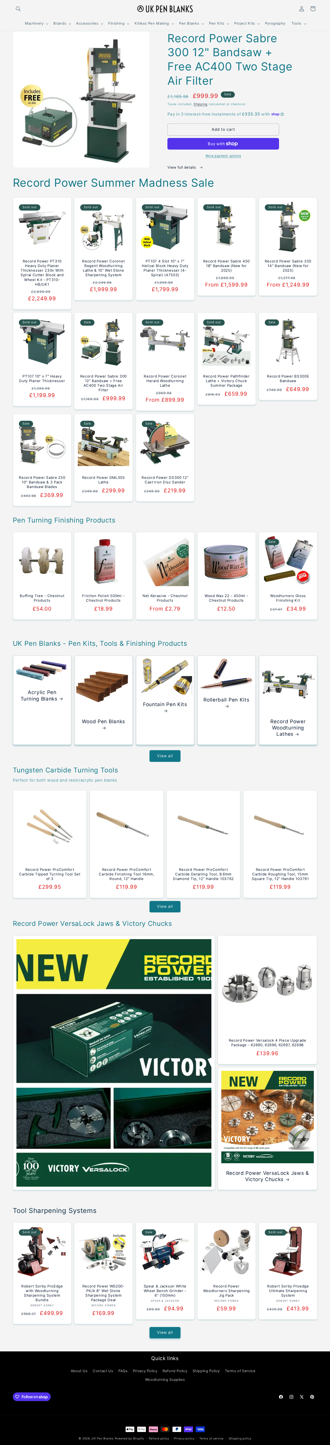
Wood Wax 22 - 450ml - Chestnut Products (226, 598)
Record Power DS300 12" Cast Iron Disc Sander (165, 480)
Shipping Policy (206, 1371)
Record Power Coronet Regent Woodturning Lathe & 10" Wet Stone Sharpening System (103, 268)
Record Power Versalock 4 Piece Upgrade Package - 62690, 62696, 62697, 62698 (267, 1042)
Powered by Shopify (129, 1438)
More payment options (223, 156)
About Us (79, 1371)
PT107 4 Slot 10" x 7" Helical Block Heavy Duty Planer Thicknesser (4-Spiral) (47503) (165, 268)
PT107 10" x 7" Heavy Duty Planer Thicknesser (42, 378)
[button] (18, 8)
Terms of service (211, 1438)
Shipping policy (240, 1438)
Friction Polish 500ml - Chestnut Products (103, 598)
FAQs (123, 1371)
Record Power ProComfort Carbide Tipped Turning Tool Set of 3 (49, 874)
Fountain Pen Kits (165, 705)
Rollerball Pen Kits (227, 700)
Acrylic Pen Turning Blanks (39, 695)
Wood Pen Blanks (103, 721)
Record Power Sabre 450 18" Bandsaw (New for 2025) (226, 266)
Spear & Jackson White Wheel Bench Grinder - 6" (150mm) (165, 1291)
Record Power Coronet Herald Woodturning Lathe (165, 381)
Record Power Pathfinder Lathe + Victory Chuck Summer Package (226, 381)
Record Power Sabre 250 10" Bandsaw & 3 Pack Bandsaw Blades (42, 482)
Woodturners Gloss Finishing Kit (288, 598)
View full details (182, 167)
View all (165, 756)
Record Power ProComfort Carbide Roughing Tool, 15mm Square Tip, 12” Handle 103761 (280, 874)
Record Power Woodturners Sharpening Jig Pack (226, 1291)
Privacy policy (184, 1438)
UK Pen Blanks (103, 1438)
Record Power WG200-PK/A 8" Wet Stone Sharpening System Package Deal (103, 1293)
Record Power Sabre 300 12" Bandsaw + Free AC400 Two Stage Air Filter (103, 383)
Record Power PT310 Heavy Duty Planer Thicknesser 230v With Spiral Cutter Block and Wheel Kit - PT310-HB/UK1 (42, 272)
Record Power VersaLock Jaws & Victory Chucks (267, 1176)
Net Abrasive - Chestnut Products (165, 598)
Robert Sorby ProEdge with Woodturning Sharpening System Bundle (42, 1293)
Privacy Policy (145, 1371)
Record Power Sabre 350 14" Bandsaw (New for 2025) (288, 266)
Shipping (201, 104)
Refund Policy (175, 1371)
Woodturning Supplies (165, 1379)
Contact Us (103, 1371)
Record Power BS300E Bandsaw (288, 378)
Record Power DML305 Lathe (103, 480)
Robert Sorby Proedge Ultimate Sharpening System (288, 1291)
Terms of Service (240, 1371)
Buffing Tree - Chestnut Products (42, 598)
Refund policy (159, 1438)
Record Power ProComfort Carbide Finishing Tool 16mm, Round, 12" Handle (126, 874)
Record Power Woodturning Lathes (288, 727)
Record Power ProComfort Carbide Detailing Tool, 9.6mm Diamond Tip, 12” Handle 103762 (203, 874)
